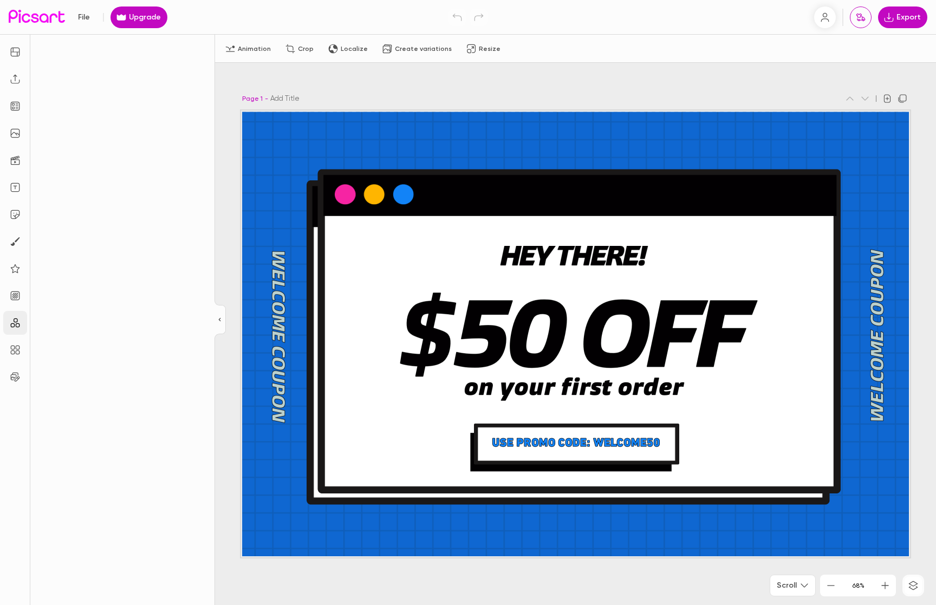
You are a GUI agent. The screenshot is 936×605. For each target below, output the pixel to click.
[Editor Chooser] (220, 320)
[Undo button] (457, 17)
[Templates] (15, 106)
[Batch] (15, 377)
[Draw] (15, 241)
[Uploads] (15, 79)
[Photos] (15, 133)
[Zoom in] (885, 585)
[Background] (15, 296)
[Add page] (887, 98)
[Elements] (15, 269)
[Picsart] (37, 17)
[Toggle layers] (913, 585)
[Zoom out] (831, 585)
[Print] (861, 17)
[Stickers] (15, 214)
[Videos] (15, 160)
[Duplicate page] (902, 98)
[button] (468, 302)
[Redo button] (478, 17)
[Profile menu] (825, 17)
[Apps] (15, 323)
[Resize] (15, 52)
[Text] (15, 187)
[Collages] (15, 350)
